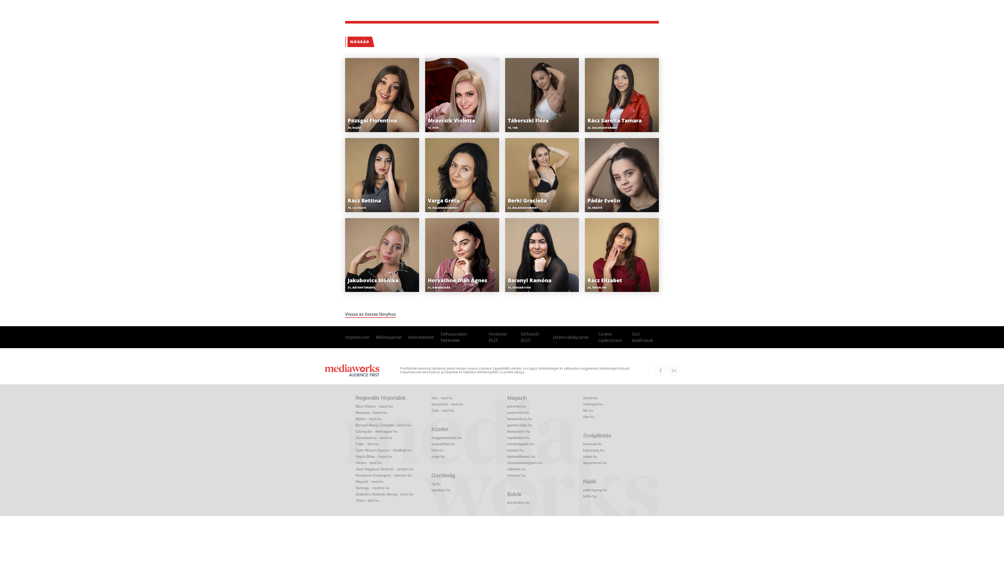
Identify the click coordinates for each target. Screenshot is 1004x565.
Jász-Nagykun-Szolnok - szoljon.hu (385, 469)
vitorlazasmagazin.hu (524, 463)
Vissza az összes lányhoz (370, 314)
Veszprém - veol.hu (447, 404)
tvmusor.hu (516, 475)
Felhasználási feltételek (454, 337)
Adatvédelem (421, 337)
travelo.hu (515, 450)
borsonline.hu (518, 502)
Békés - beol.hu (368, 419)
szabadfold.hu (443, 444)
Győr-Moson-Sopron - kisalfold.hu (384, 450)
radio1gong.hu (595, 490)
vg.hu (436, 484)
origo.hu (438, 456)
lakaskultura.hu (519, 419)
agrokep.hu (440, 490)
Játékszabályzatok (571, 337)
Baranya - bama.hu (371, 412)
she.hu (588, 417)
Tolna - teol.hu (367, 500)
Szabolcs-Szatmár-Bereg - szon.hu (384, 494)
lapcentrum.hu (595, 463)
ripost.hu (590, 398)
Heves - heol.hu (369, 463)
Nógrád (359, 41)
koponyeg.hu (593, 450)
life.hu (588, 410)
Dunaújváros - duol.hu (374, 438)
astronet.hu (516, 406)
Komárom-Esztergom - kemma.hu (384, 475)
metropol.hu (593, 404)
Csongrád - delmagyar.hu (377, 431)
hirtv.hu (437, 450)
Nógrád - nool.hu (370, 481)
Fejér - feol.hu (367, 444)
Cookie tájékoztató (610, 337)
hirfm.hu (590, 496)
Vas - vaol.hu (442, 398)
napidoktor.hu (518, 438)
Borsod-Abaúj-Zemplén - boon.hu (383, 425)
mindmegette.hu (520, 444)
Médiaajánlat (389, 337)
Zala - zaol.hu (442, 410)
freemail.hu (592, 444)
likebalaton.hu (518, 431)
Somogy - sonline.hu (373, 488)
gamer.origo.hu (519, 425)
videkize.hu (516, 469)
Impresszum (357, 337)
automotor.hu (518, 412)
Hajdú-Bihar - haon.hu (374, 456)
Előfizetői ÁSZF (530, 337)
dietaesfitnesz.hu (521, 456)
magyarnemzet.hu (446, 438)
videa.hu (590, 456)
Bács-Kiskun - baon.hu (374, 406)
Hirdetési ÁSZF (497, 337)
